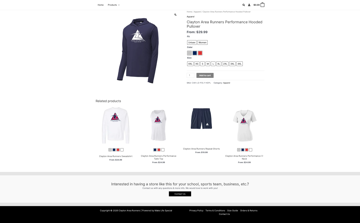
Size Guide (232, 210)
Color (190, 47)
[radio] (191, 42)
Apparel (197, 12)
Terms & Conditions (215, 210)
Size (189, 57)
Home (189, 12)
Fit (188, 36)
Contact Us (224, 214)
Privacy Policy (196, 210)
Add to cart (205, 75)
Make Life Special (163, 210)
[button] (118, 5)
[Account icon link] (249, 5)
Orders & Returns (248, 210)
